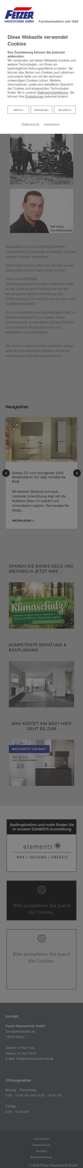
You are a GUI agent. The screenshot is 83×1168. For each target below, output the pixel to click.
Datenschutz (30, 124)
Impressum (52, 124)
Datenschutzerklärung (52, 92)
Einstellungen (42, 109)
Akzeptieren (64, 109)
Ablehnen (18, 109)
